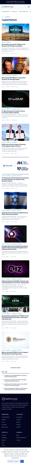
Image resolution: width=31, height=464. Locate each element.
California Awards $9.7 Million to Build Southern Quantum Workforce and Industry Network (16, 389)
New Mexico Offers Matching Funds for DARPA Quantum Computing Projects (15, 384)
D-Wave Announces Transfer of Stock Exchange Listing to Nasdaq (13, 111)
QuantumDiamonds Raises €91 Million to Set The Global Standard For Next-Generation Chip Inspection (15, 317)
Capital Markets (6, 11)
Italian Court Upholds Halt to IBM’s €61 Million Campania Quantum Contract (15, 380)
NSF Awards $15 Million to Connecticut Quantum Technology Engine (14, 78)
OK (22, 461)
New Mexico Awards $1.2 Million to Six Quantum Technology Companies (13, 45)
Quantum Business (17, 109)
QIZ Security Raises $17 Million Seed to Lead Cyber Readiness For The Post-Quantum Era (15, 281)
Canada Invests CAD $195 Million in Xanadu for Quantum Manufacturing (15, 376)
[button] (15, 367)
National (14, 142)
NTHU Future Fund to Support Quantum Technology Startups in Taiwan (14, 145)
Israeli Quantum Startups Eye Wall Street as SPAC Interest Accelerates (15, 213)
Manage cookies (13, 461)
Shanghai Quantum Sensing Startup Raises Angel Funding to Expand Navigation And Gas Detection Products (15, 247)
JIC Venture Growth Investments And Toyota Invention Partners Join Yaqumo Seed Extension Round (15, 179)
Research (14, 11)
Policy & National (23, 11)
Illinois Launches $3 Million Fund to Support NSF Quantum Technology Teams (15, 353)
